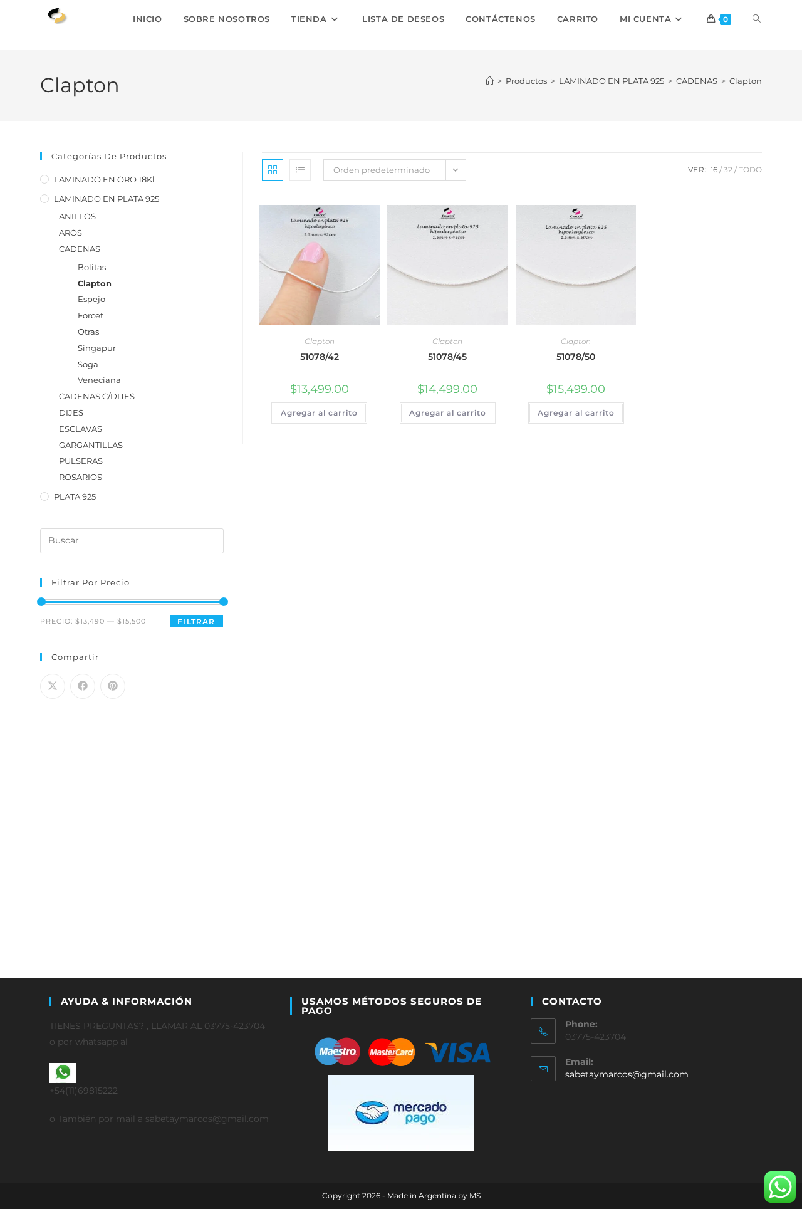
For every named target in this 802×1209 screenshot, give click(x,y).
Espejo (91, 299)
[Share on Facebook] (82, 686)
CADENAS (79, 249)
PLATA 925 (75, 496)
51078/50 (575, 356)
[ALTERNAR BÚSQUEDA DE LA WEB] (756, 19)
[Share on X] (52, 686)
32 (728, 169)
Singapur (97, 348)
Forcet (90, 315)
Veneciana (99, 380)
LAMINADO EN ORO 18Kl (104, 179)
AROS (70, 233)
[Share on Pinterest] (112, 686)
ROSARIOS (80, 477)
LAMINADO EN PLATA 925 (106, 199)
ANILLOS (77, 216)
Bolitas (92, 267)
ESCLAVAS (80, 429)
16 (714, 169)
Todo (750, 169)
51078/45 (447, 356)
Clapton (745, 81)
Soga (88, 364)
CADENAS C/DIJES (97, 396)
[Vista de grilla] (272, 170)
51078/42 (319, 356)
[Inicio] (490, 81)
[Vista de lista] (300, 170)
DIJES (71, 412)
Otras (88, 332)
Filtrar (196, 621)
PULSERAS (81, 461)
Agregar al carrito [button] (319, 412)
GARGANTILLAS (91, 445)
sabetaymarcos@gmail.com (627, 1074)
